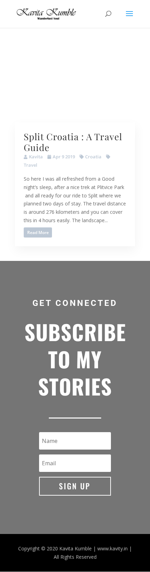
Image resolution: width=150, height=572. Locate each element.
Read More (38, 232)
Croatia (93, 156)
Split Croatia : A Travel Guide (73, 141)
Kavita (36, 156)
